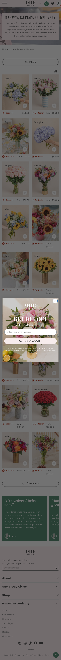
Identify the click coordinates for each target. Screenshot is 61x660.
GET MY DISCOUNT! (30, 341)
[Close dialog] (55, 301)
